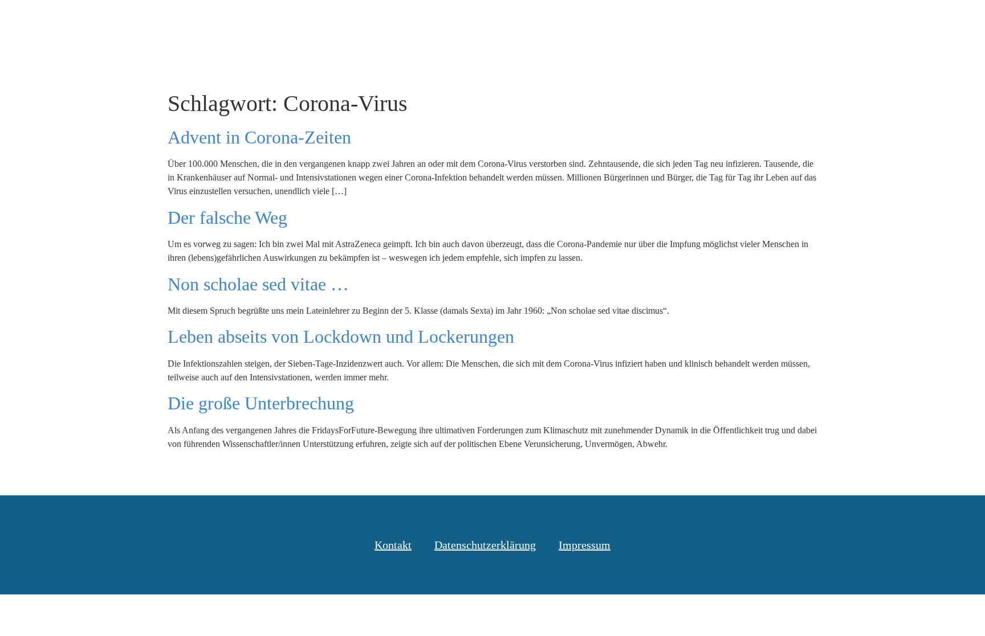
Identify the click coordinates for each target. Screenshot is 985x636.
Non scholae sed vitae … (258, 284)
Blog (599, 22)
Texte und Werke (672, 22)
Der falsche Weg (227, 217)
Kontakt (856, 22)
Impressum (584, 545)
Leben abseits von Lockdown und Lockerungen (341, 336)
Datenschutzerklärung (485, 545)
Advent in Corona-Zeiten (259, 137)
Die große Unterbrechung (261, 403)
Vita (805, 22)
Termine (753, 22)
